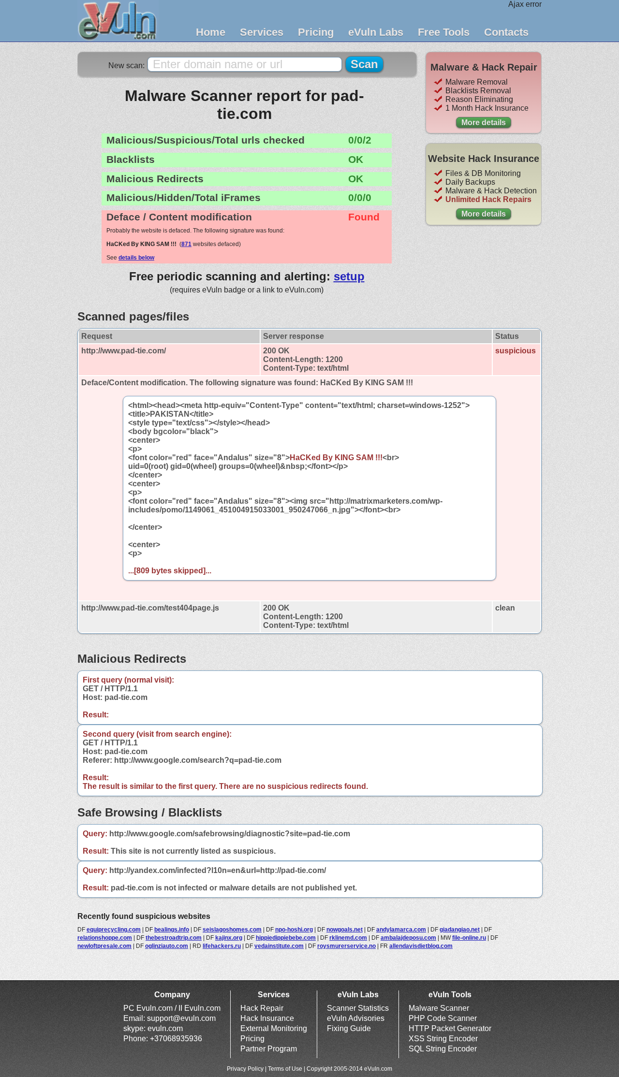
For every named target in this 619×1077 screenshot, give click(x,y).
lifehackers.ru (222, 946)
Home (210, 32)
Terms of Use (285, 1068)
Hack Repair (261, 1008)
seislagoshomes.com (232, 929)
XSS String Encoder (443, 1038)
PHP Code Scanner (443, 1018)
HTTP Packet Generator (450, 1028)
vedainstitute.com (279, 946)
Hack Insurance (267, 1018)
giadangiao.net (460, 929)
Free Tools (444, 32)
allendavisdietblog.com (421, 946)
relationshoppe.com (104, 937)
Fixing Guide (349, 1028)
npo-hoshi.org (294, 929)
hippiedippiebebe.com (286, 937)
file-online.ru (469, 937)
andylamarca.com (401, 929)
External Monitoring (273, 1028)
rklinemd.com (348, 937)
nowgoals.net (344, 929)
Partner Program (268, 1049)
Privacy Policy (245, 1068)
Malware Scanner (439, 1008)
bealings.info (171, 929)
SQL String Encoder (443, 1049)
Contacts (506, 32)
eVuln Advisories (355, 1018)
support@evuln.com (181, 1018)
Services (261, 32)
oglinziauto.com (166, 946)
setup (349, 276)
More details (483, 122)
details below (136, 257)
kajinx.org (228, 937)
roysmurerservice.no (346, 946)
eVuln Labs (375, 32)
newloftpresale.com (104, 946)
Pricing (316, 32)
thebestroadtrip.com (174, 937)
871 (186, 244)
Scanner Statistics (358, 1008)
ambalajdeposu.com (408, 937)
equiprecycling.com (114, 929)
